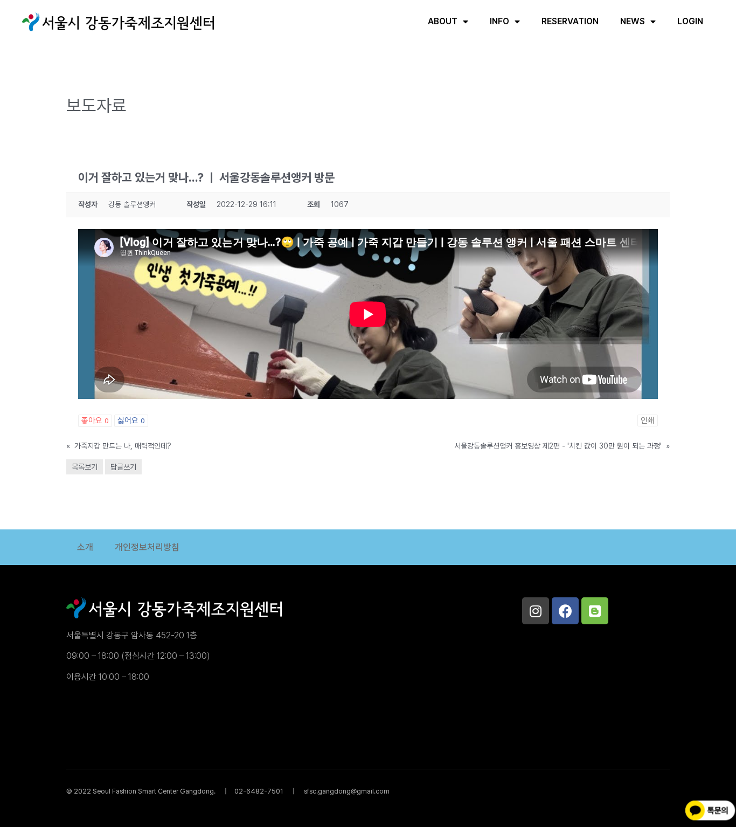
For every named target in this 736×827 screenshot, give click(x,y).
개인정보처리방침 (147, 547)
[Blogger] (594, 610)
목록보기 (85, 467)
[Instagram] (535, 610)
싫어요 (131, 420)
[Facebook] (565, 610)
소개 (85, 547)
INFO (499, 21)
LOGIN (690, 21)
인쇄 (648, 420)
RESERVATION (570, 21)
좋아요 (95, 420)
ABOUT (442, 21)
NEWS (632, 21)
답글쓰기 (123, 467)
